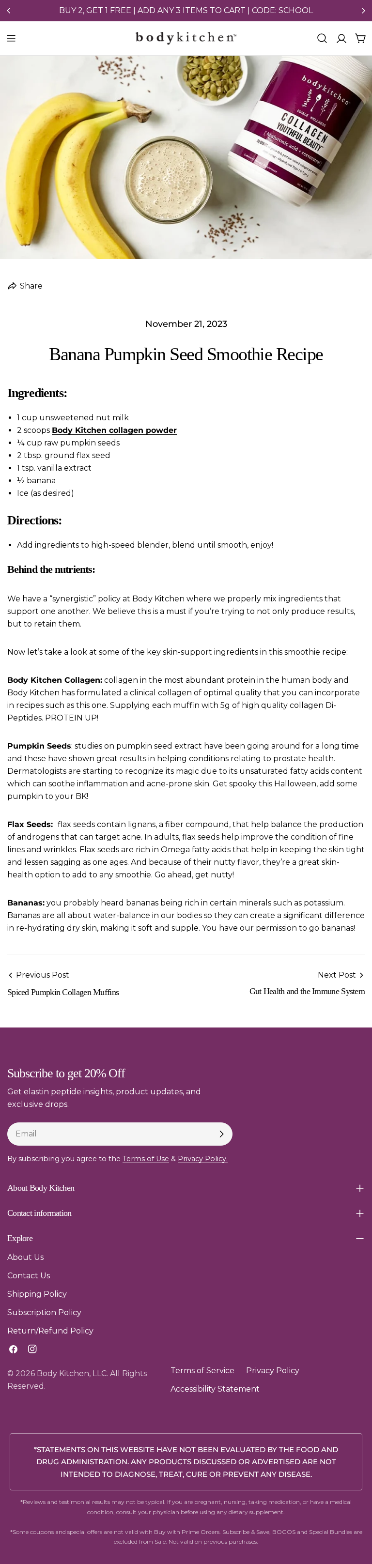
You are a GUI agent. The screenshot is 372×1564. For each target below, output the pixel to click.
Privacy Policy (272, 1370)
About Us (25, 1257)
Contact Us (28, 1275)
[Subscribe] (221, 1134)
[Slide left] (8, 10)
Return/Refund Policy (50, 1330)
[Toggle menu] (11, 38)
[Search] (322, 38)
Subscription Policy (44, 1312)
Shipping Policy (37, 1294)
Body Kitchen (63, 1373)
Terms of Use (146, 1158)
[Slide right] (363, 10)
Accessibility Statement (215, 1389)
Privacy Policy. (203, 1158)
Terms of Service (202, 1370)
